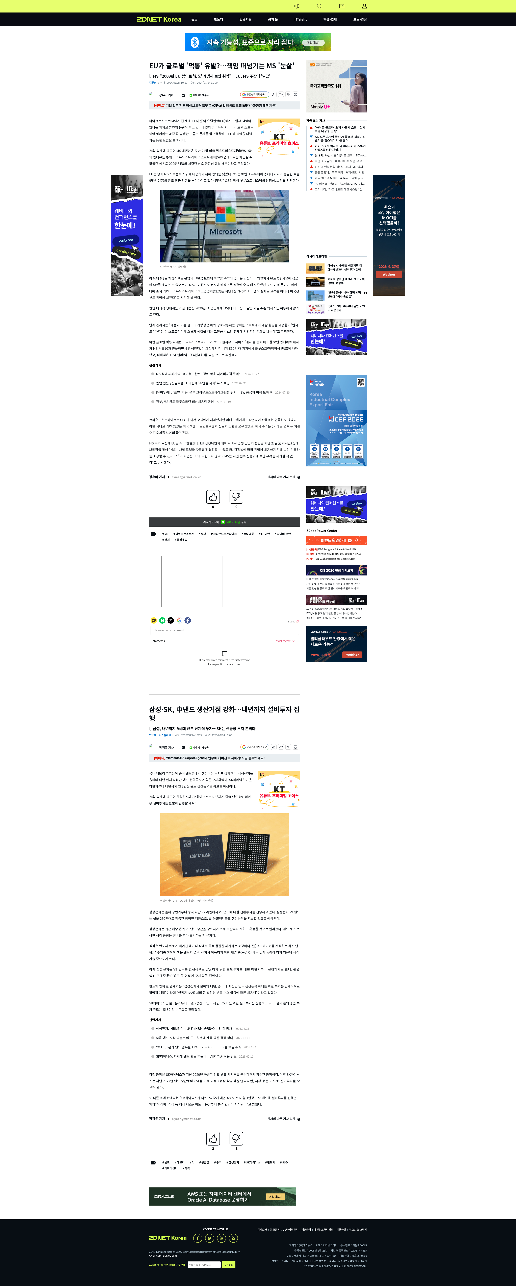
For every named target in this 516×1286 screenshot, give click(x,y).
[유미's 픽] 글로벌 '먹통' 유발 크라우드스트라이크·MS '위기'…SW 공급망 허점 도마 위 (214, 392)
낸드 (167, 1162)
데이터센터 (171, 1168)
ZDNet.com (170, 1255)
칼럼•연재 (330, 19)
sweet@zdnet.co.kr (186, 477)
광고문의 (275, 1229)
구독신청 (228, 1264)
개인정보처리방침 (323, 1229)
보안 (203, 534)
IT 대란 (265, 534)
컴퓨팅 (152, 82)
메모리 (181, 1162)
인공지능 (245, 19)
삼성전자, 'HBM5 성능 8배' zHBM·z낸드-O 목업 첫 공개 (194, 1028)
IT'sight (300, 19)
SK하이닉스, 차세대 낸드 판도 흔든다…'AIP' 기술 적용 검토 (196, 1056)
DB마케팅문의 (290, 1229)
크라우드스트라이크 (225, 534)
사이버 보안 (284, 534)
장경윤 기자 (166, 747)
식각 (187, 1168)
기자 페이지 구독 (201, 95)
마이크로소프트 (185, 534)
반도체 (218, 19)
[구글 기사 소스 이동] (254, 95)
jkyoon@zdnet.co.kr (186, 1119)
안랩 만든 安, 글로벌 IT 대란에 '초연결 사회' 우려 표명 (193, 383)
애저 (167, 540)
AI (193, 1162)
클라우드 (182, 540)
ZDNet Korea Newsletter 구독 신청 (167, 1264)
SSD (285, 1162)
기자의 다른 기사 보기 (281, 477)
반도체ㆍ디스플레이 (160, 735)
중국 (219, 1162)
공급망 (205, 1162)
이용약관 (341, 1229)
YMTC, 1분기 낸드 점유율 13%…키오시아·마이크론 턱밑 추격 (198, 1047)
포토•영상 (360, 19)
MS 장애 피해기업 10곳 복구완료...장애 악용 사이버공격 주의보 (199, 373)
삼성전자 (234, 1162)
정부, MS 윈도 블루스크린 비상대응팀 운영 (185, 401)
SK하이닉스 (253, 1162)
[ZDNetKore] (164, 11)
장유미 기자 (166, 95)
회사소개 (262, 1229)
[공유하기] (274, 95)
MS (166, 534)
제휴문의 (306, 1229)
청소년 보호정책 (358, 1229)
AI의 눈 (273, 19)
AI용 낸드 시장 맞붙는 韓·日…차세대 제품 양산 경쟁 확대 (194, 1037)
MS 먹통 (249, 534)
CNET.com (155, 1255)
